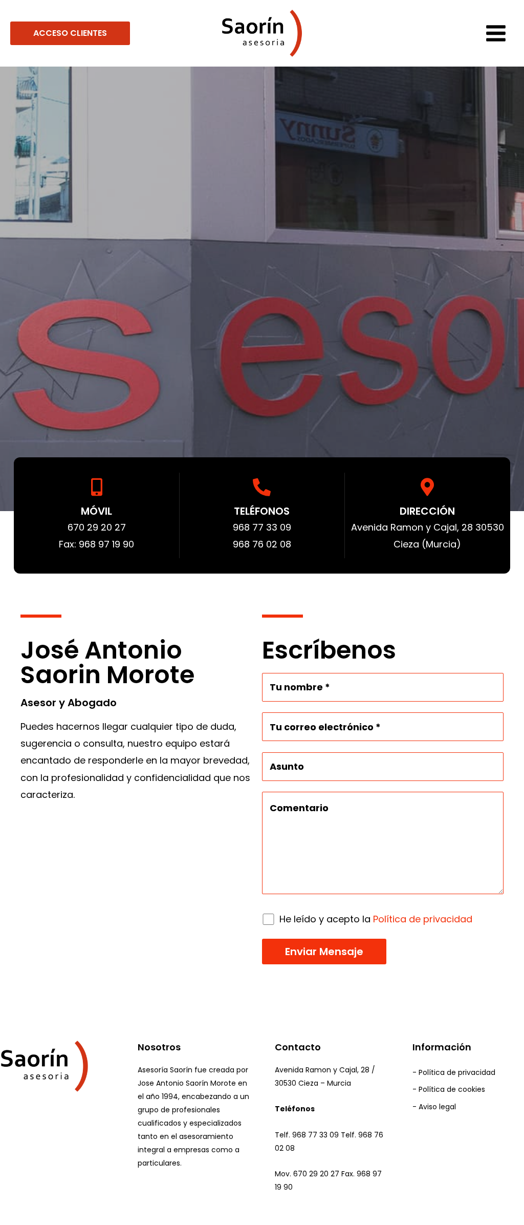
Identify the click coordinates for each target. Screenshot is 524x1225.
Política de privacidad (422, 919)
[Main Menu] (495, 33)
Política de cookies (452, 1089)
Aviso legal (437, 1107)
